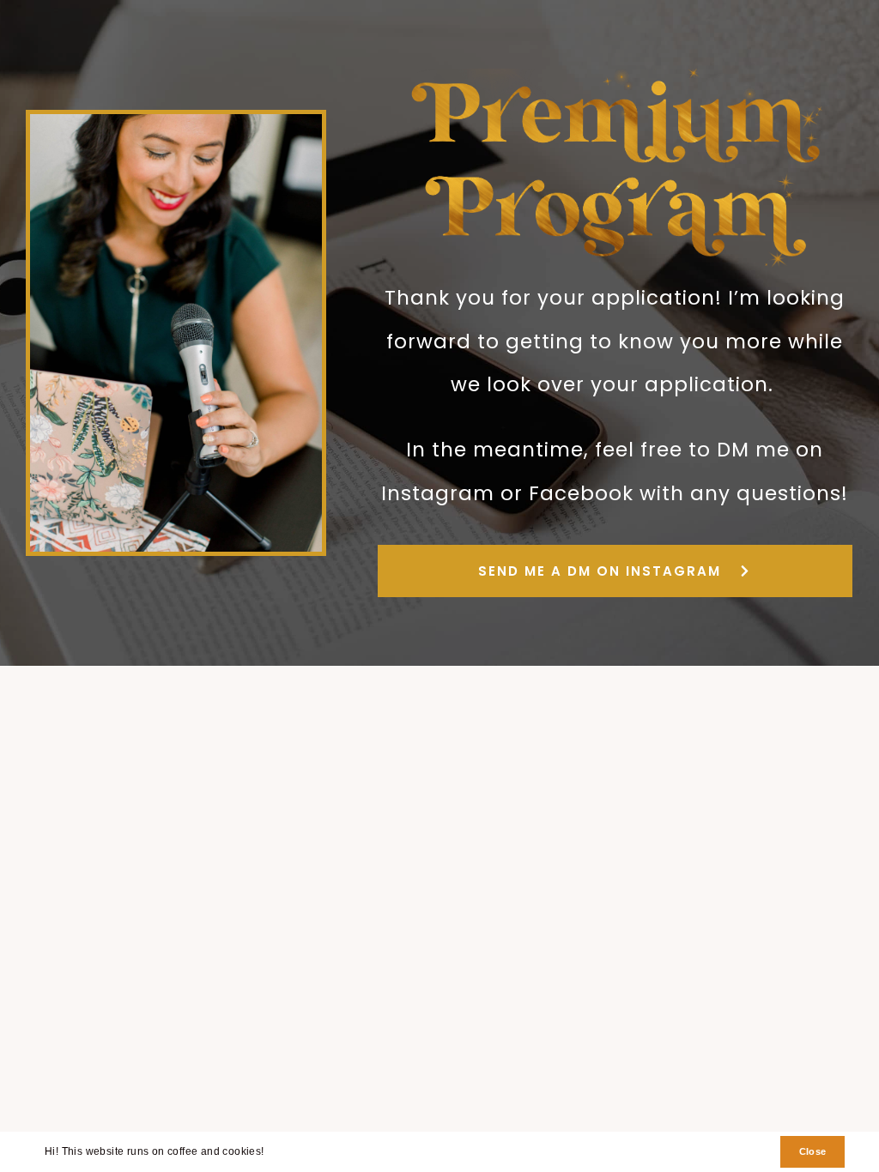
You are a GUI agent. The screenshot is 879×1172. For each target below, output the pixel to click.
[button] (269, 1153)
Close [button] (813, 1151)
